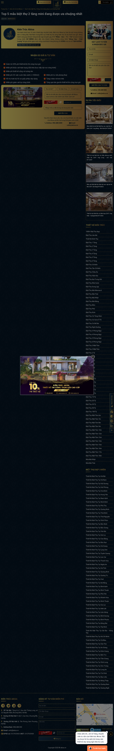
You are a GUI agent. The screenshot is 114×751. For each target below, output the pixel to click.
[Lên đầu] (111, 734)
